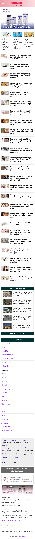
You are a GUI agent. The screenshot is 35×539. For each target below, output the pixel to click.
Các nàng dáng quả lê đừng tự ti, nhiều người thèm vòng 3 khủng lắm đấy (21, 159)
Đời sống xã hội (7, 355)
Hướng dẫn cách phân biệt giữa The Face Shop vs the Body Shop (21, 206)
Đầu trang (25, 468)
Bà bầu (4, 347)
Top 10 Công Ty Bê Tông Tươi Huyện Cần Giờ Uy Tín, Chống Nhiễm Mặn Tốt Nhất (22, 317)
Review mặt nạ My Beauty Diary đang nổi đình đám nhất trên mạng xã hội (21, 241)
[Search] (33, 3)
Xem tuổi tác (6, 427)
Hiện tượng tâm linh (8, 362)
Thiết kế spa (5, 404)
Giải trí (25, 440)
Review (4, 393)
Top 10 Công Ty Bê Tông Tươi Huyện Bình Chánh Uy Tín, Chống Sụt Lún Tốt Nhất (22, 325)
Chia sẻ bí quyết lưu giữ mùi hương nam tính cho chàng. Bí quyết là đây (21, 150)
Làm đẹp (4, 370)
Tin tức (4, 408)
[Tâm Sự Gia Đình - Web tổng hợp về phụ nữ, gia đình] (17, 3)
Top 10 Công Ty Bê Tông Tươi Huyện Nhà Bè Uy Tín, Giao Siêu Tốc (22, 294)
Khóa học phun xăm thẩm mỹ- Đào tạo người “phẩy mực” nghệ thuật (17, 43)
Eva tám (14, 440)
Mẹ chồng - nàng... (18, 442)
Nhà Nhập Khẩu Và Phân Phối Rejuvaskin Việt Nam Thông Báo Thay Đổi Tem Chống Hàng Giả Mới (17, 28)
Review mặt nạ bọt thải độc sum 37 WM (20, 224)
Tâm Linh (4, 400)
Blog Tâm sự (5, 351)
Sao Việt (26, 442)
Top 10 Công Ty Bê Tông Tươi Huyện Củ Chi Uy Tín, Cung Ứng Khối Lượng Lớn (22, 310)
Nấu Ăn (4, 377)
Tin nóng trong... (7, 442)
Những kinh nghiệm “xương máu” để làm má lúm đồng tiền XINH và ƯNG (21, 269)
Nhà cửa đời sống (7, 381)
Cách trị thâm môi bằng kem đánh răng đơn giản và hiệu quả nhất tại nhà (20, 57)
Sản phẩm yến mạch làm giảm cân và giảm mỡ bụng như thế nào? (21, 187)
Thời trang (5, 448)
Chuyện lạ (5, 445)
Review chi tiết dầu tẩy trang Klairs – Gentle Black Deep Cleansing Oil (21, 178)
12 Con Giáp (5, 343)
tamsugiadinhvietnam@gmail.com (11, 520)
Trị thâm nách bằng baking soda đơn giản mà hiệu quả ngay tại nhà (20, 75)
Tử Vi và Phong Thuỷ (8, 411)
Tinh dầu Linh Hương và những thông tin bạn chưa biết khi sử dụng (21, 66)
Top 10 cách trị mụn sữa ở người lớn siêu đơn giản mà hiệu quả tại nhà (20, 232)
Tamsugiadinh (22, 536)
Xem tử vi (4, 423)
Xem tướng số (6, 430)
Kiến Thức (5, 366)
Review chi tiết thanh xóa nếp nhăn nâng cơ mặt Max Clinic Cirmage (21, 279)
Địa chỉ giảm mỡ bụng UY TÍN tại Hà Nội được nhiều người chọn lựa (20, 260)
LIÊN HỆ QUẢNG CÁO (17, 471)
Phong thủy (5, 389)
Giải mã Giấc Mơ (7, 358)
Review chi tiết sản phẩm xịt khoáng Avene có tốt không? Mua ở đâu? (20, 103)
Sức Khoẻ (4, 396)
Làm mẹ (4, 374)
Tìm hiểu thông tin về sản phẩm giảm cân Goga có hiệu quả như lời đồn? (5, 44)
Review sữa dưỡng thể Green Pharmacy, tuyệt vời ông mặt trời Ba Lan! (21, 141)
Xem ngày (5, 419)
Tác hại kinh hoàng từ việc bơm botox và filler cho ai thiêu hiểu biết (21, 215)
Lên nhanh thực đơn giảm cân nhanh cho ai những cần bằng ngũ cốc (21, 122)
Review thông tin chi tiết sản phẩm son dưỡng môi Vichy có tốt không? (21, 169)
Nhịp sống (5, 385)
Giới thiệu (9, 468)
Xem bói (4, 415)
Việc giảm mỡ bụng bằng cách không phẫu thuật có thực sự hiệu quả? (21, 251)
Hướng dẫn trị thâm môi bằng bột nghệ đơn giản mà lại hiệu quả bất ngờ (21, 85)
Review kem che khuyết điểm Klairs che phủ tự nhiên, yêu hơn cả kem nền (21, 113)
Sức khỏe (15, 457)
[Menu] (2, 3)
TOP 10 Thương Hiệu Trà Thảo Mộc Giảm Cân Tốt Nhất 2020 (28, 42)
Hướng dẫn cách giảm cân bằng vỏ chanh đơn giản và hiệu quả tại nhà (21, 131)
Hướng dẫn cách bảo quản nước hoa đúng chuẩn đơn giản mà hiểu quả (21, 197)
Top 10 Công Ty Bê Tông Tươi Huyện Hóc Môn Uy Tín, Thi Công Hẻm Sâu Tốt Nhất (22, 302)
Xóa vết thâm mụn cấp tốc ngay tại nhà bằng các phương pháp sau (21, 94)
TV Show (26, 445)
